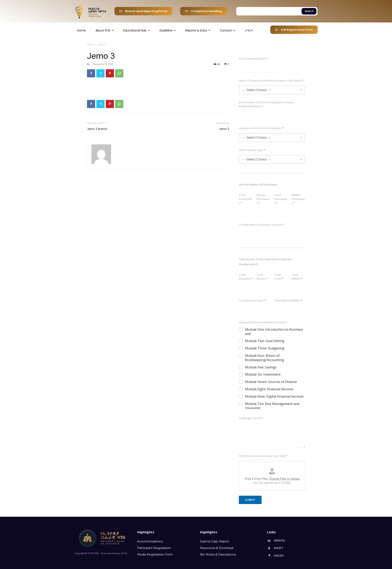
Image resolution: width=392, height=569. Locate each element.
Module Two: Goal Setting (264, 341)
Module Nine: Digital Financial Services (274, 396)
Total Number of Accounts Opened (261, 224)
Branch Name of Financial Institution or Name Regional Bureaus (266, 104)
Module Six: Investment (263, 374)
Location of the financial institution (261, 128)
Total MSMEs (297, 276)
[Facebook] (91, 73)
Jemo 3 (224, 129)
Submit (250, 500)
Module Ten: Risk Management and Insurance (272, 406)
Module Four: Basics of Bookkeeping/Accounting (264, 358)
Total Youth (278, 276)
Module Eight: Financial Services (269, 389)
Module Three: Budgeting (264, 348)
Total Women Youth (252, 300)
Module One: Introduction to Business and (274, 331)
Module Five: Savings (261, 367)
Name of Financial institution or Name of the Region (271, 80)
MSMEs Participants (298, 199)
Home (90, 44)
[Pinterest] (110, 73)
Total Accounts (245, 276)
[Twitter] (100, 73)
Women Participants (263, 199)
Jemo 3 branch (97, 129)
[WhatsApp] (119, 73)
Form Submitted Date (253, 58)
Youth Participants (280, 199)
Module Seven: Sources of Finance (271, 382)
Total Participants (245, 199)
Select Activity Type (252, 150)
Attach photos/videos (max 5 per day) (263, 456)
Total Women (262, 276)
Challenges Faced (251, 418)
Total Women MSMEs (288, 300)
